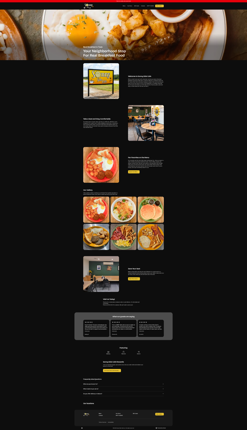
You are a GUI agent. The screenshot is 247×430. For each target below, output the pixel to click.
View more (87, 331)
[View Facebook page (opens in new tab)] (82, 428)
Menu (124, 6)
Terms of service (102, 422)
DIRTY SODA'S (150, 6)
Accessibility (111, 422)
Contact (143, 6)
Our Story (129, 6)
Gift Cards (136, 6)
